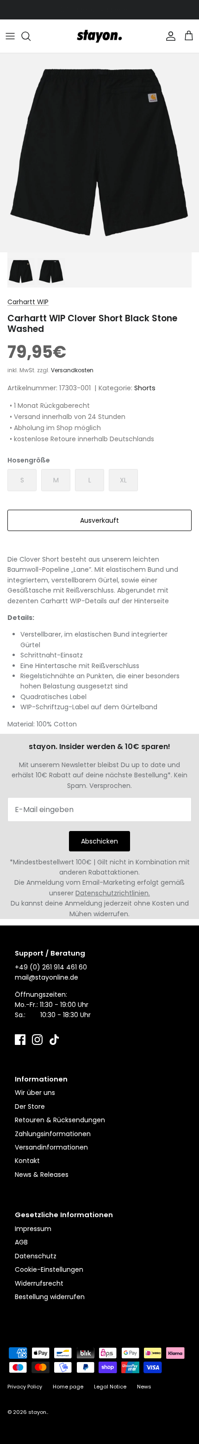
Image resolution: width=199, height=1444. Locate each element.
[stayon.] (99, 36)
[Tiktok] (54, 1039)
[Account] (168, 36)
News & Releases (41, 1174)
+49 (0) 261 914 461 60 (51, 967)
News (144, 1386)
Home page (68, 1386)
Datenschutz (35, 1256)
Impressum (33, 1228)
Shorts (144, 388)
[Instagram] (37, 1039)
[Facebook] (20, 1039)
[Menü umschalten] (10, 36)
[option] (99, 152)
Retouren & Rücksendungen (60, 1120)
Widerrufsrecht (39, 1283)
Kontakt (27, 1160)
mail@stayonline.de (46, 977)
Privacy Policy (24, 1386)
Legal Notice (110, 1386)
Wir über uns (35, 1092)
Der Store (30, 1106)
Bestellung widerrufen (50, 1296)
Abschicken (99, 841)
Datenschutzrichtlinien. (112, 893)
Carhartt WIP (28, 301)
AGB (21, 1242)
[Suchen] (30, 36)
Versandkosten (72, 370)
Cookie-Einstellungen (49, 1269)
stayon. (37, 1412)
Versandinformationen (51, 1147)
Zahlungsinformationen (53, 1133)
